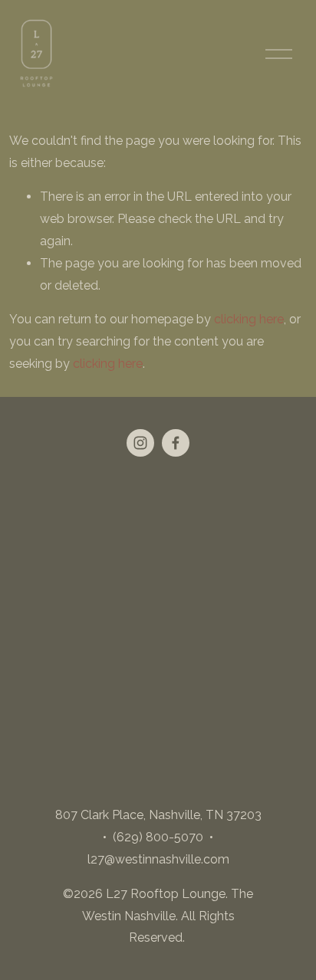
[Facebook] (175, 443)
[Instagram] (140, 443)
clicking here (249, 319)
